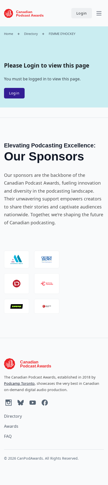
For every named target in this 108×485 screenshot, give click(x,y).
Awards (11, 426)
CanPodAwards (30, 458)
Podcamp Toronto (19, 383)
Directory (31, 33)
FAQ (8, 436)
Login (81, 13)
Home (8, 33)
